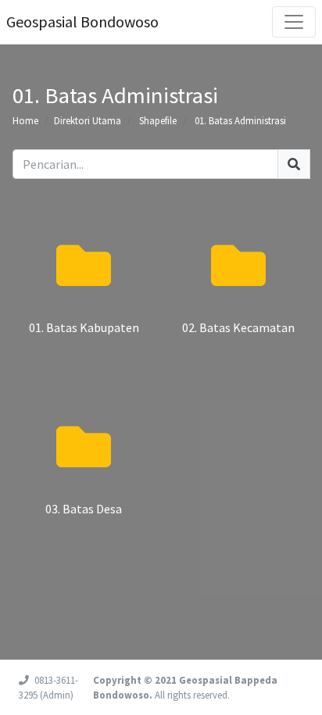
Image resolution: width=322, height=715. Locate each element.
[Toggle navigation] (294, 22)
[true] (293, 164)
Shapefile (158, 120)
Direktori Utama (87, 120)
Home (25, 120)
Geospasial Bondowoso (82, 21)
